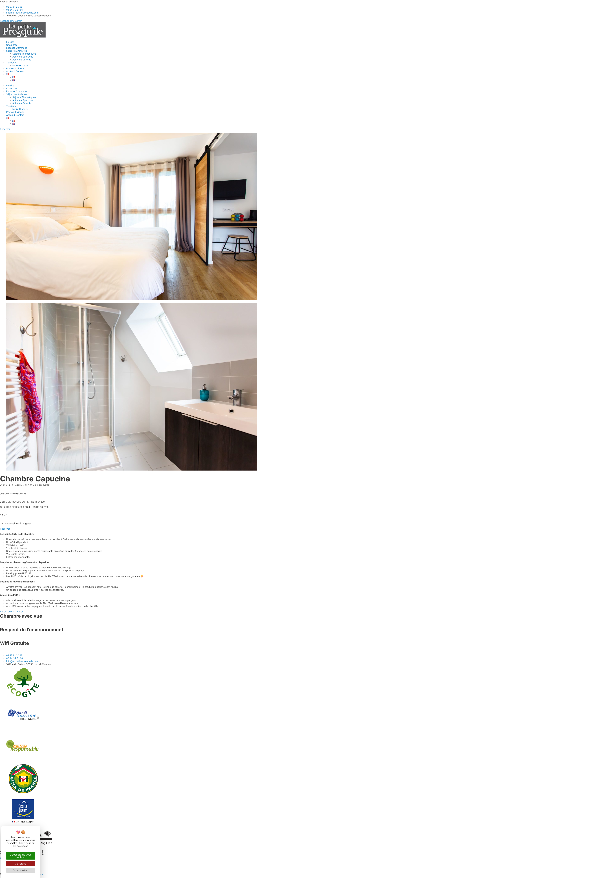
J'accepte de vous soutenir (20, 856)
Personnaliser (21, 870)
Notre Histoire (20, 65)
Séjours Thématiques (24, 53)
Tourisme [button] (11, 62)
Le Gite (10, 41)
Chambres (12, 44)
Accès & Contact (15, 71)
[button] (7, 74)
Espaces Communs (16, 47)
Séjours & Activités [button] (16, 50)
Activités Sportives (22, 56)
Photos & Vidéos (15, 68)
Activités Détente (21, 59)
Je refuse (20, 863)
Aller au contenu (9, 1)
